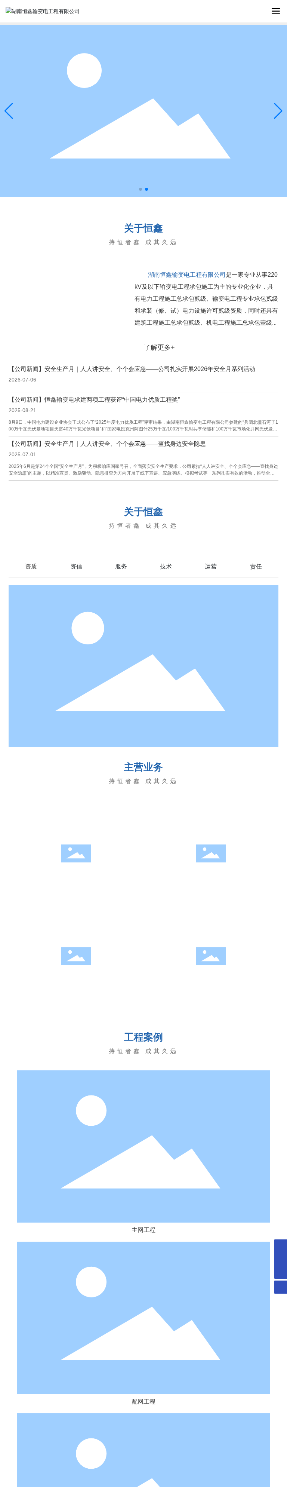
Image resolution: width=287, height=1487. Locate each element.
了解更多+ (159, 347)
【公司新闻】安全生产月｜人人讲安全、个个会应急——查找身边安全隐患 (107, 444)
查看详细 (76, 883)
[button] (140, 189)
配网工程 (211, 877)
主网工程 (76, 877)
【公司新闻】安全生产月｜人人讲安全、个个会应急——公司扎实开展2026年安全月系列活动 (132, 369)
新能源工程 (211, 980)
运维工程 (76, 980)
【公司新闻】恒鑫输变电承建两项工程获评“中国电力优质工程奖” (94, 399)
